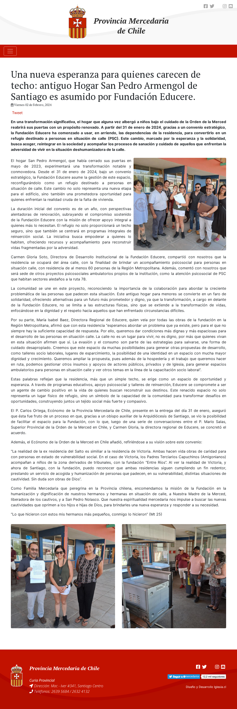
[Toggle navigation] (10, 51)
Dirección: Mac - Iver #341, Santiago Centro (68, 685)
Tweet (17, 112)
